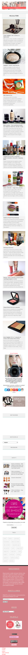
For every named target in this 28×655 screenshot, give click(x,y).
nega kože (19, 548)
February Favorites (8, 247)
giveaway (16, 538)
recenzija (11, 554)
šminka (11, 561)
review (18, 554)
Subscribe (5, 601)
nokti (19, 551)
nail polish (6, 548)
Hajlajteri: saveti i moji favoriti (11, 65)
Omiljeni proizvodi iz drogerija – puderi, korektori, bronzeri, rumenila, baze (13, 158)
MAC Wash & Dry (8, 95)
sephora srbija (14, 557)
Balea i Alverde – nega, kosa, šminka (13, 187)
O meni (3, 649)
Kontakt (4, 654)
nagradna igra (16, 545)
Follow (14, 392)
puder (5, 554)
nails (13, 548)
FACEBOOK (14, 447)
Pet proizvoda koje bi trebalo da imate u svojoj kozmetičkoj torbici (17, 485)
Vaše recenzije (5, 652)
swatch (5, 561)
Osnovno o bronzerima (16, 477)
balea (10, 538)
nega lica (6, 551)
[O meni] (14, 383)
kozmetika (6, 541)
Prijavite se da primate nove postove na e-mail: (14, 522)
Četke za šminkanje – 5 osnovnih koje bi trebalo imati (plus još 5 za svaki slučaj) (17, 473)
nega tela (13, 551)
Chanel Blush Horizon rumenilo (12, 307)
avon (5, 538)
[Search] (25, 12)
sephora (6, 557)
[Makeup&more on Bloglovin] (14, 638)
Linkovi (3, 651)
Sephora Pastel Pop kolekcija (11, 217)
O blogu (4, 648)
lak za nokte (7, 545)
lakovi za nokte (15, 541)
